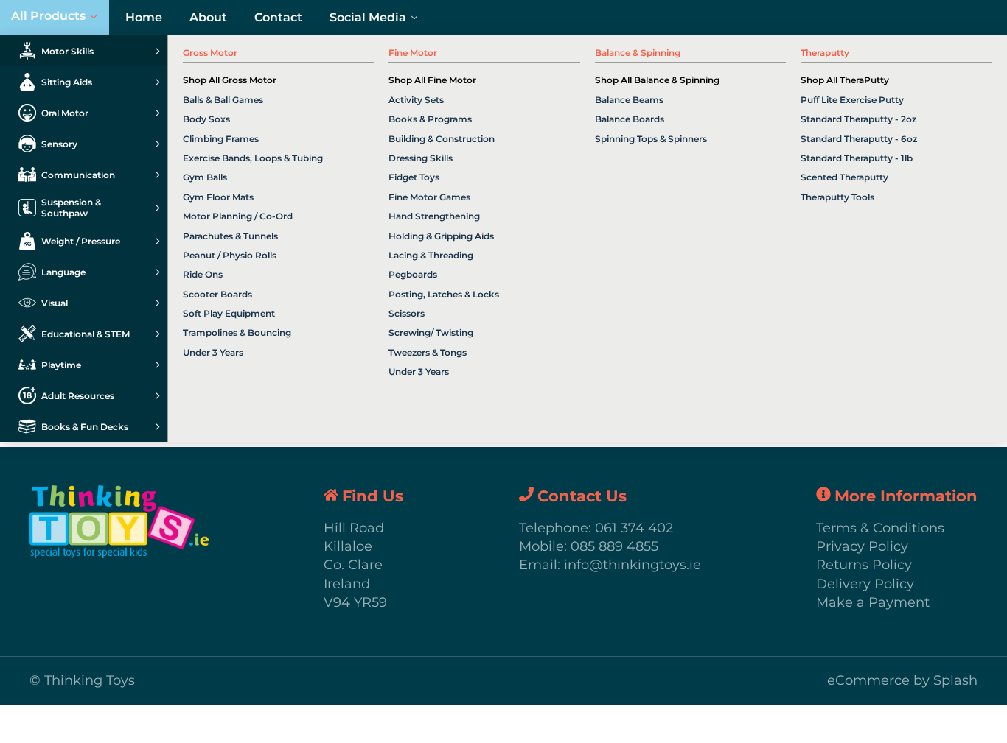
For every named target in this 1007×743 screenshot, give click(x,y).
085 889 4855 (614, 546)
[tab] (83, 50)
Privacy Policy (862, 546)
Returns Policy (864, 565)
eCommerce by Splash (902, 680)
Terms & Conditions (880, 528)
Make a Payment (873, 602)
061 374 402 (634, 528)
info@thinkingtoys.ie (632, 565)
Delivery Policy (865, 584)
